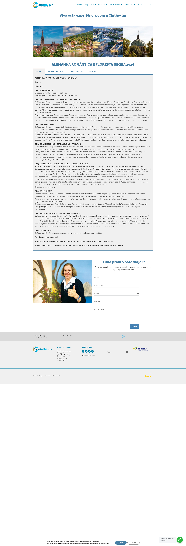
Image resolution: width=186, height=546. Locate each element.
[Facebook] (86, 351)
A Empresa (129, 5)
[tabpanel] (93, 163)
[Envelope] (92, 351)
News (140, 5)
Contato (148, 5)
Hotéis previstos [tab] (76, 71)
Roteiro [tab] (39, 71)
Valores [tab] (92, 71)
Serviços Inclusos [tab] (55, 71)
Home (79, 5)
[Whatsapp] (83, 351)
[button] (35, 42)
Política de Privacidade (88, 355)
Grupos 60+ (89, 5)
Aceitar (120, 543)
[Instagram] (89, 351)
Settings (133, 543)
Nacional (101, 5)
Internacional (115, 5)
